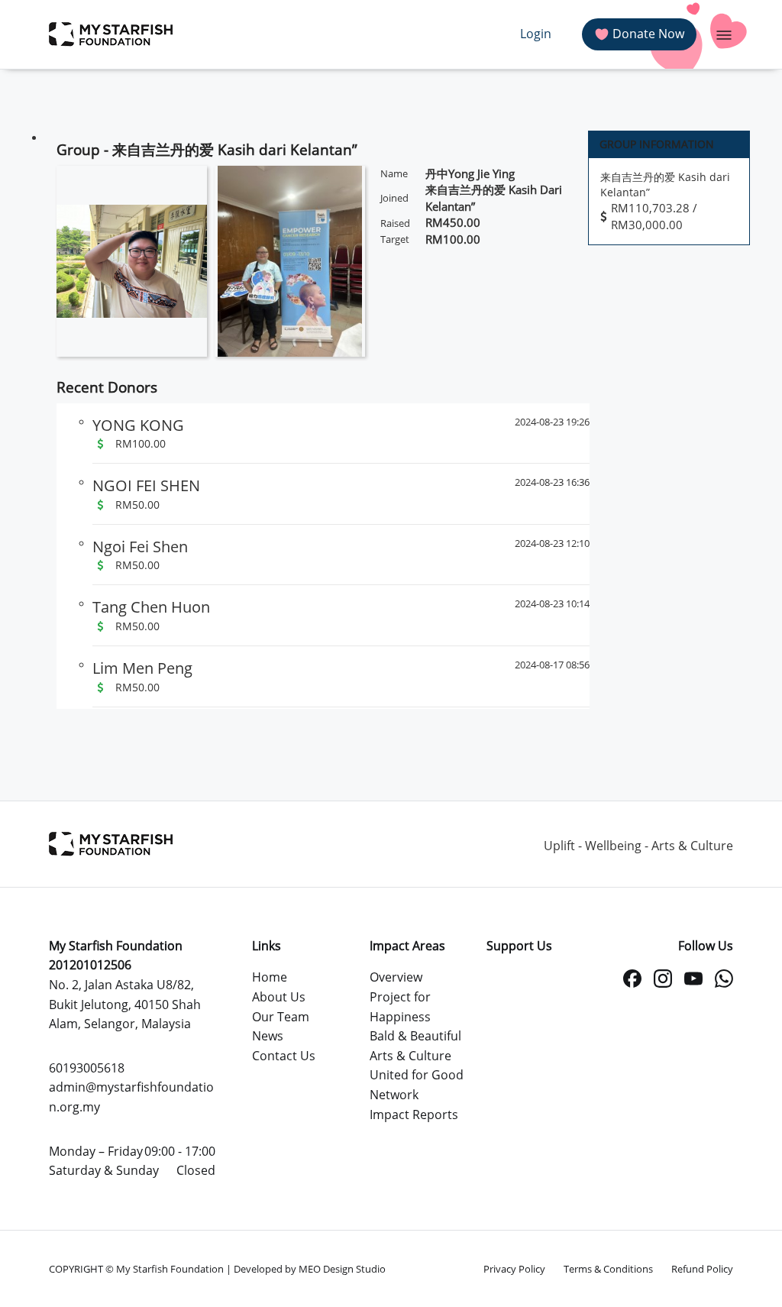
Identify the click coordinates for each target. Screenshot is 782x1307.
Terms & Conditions (608, 1269)
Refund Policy (702, 1269)
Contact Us (283, 1055)
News (267, 1035)
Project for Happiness (400, 1006)
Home (269, 977)
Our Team (280, 1016)
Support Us (519, 945)
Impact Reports (414, 1114)
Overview (396, 977)
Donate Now (648, 33)
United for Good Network (417, 1084)
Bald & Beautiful (415, 1035)
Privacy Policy (514, 1269)
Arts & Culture (410, 1055)
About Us (278, 996)
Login (535, 33)
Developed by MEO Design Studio (310, 1269)
